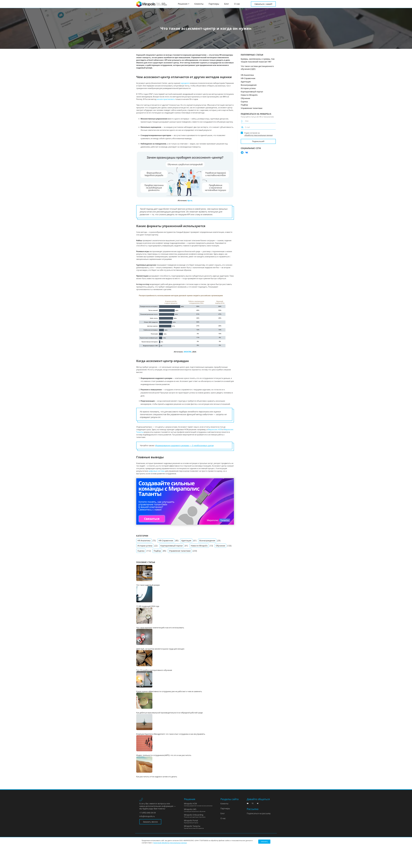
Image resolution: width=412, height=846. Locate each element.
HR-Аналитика (143, 540)
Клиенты (198, 3)
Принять (264, 842)
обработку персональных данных (258, 135)
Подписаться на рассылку (258, 813)
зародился (185, 83)
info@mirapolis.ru (147, 816)
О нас (237, 3)
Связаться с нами (262, 4)
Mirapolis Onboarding (194, 816)
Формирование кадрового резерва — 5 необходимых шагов (184, 445)
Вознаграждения (207, 540)
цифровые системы (156, 471)
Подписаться (257, 141)
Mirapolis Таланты (194, 827)
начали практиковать (166, 99)
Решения (183, 3)
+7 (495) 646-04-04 (147, 813)
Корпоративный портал (171, 545)
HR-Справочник (166, 540)
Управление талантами (180, 551)
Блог (226, 3)
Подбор (157, 551)
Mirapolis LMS (194, 810)
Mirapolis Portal (191, 821)
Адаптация (186, 540)
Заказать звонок (150, 821)
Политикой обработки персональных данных (170, 843)
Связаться (151, 519)
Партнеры (214, 3)
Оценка (140, 551)
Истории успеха (144, 545)
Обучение (220, 545)
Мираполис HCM (215, 429)
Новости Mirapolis (199, 545)
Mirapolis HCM (198, 804)
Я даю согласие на (258, 134)
